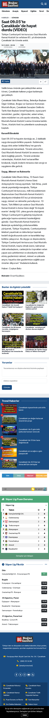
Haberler (5, 18)
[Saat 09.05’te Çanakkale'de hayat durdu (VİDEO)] (24, 64)
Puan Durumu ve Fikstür (14, 700)
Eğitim (33, 11)
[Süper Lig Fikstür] (46, 565)
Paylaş (6, 81)
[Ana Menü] (45, 4)
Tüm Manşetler (33, 700)
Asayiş (15, 11)
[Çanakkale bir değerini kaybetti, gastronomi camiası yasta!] (36, 297)
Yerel (41, 11)
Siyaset (24, 11)
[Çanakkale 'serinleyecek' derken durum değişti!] (36, 319)
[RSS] (33, 675)
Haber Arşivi (32, 704)
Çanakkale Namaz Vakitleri (11, 694)
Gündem (6, 11)
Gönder (7, 387)
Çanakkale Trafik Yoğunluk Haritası (33, 694)
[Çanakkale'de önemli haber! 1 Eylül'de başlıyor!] (13, 297)
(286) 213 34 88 (26, 661)
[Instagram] (24, 675)
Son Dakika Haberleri (13, 704)
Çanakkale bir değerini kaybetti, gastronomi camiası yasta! (35, 307)
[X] (20, 675)
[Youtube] (29, 675)
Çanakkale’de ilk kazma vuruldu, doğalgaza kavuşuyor (11, 329)
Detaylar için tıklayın (24, 556)
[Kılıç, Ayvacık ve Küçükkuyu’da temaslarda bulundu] (13, 342)
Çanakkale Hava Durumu (33, 687)
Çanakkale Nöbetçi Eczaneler (12, 687)
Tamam (24, 715)
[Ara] (42, 4)
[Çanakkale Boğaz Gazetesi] (10, 4)
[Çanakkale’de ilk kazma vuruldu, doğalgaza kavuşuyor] (13, 319)
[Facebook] (16, 675)
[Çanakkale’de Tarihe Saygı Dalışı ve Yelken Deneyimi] (36, 342)
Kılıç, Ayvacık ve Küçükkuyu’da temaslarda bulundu (12, 351)
